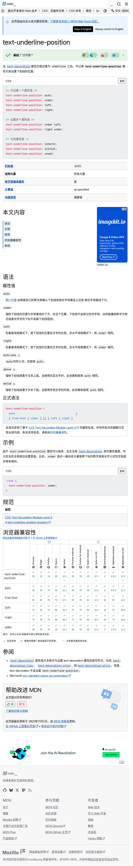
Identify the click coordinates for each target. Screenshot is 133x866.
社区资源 (50, 813)
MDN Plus (9, 832)
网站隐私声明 (37, 852)
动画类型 (10, 197)
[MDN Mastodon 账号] (23, 790)
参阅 (7, 245)
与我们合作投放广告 (15, 826)
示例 (7, 229)
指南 (90, 819)
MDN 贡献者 (61, 721)
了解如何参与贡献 (17, 711)
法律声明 (74, 852)
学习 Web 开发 (97, 813)
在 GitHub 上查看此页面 (20, 726)
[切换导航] (126, 4)
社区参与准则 (94, 852)
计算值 (9, 189)
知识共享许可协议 (101, 859)
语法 (7, 223)
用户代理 (11, 300)
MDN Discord (53, 826)
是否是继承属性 (14, 181)
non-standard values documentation (45, 675)
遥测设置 (57, 852)
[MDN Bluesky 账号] (11, 790)
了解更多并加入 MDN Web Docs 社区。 (75, 21)
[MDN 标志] (10, 773)
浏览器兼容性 (13, 240)
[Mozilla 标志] (14, 851)
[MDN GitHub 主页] (5, 790)
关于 (5, 807)
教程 (90, 826)
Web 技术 (94, 807)
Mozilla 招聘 (10, 819)
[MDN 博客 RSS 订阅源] (30, 790)
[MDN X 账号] (17, 790)
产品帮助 (8, 838)
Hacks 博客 (95, 838)
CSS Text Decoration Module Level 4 (52, 427)
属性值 (9, 285)
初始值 (9, 166)
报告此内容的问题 (52, 726)
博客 (5, 813)
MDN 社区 (51, 807)
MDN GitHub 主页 (56, 832)
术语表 (92, 832)
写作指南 (50, 819)
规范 (7, 234)
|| (44, 418)
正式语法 (11, 397)
